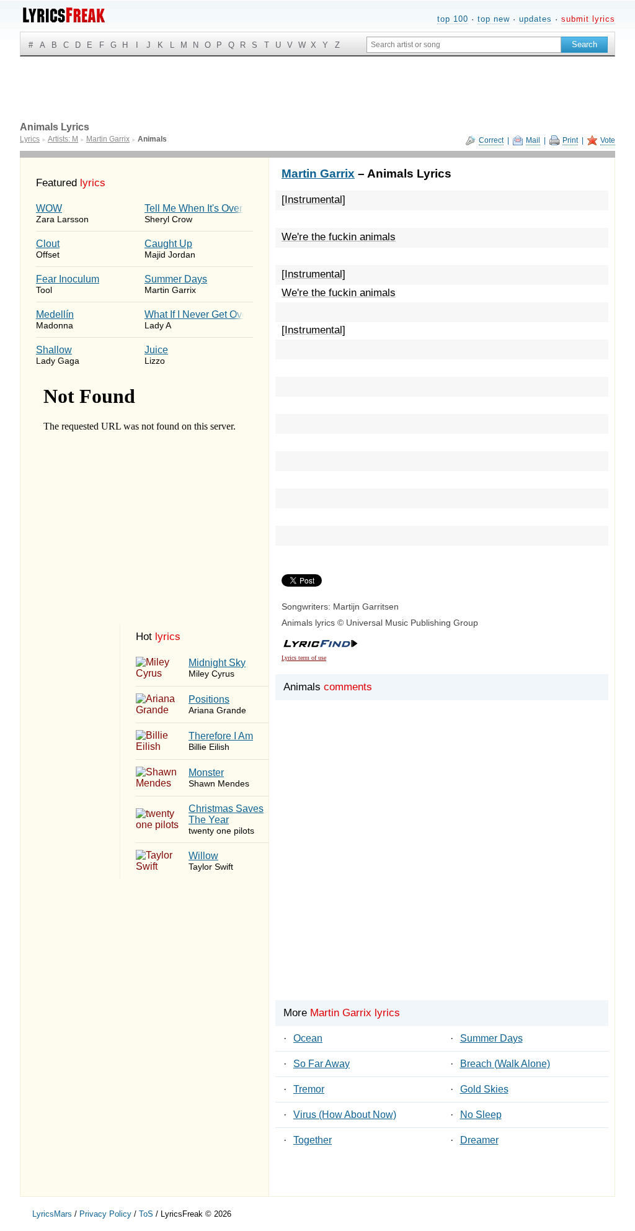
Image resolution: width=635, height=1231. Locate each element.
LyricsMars (52, 1214)
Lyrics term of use (304, 657)
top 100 (452, 19)
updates (535, 19)
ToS (146, 1214)
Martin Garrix (318, 173)
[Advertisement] (441, 871)
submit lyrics (588, 19)
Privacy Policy (105, 1214)
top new (493, 19)
